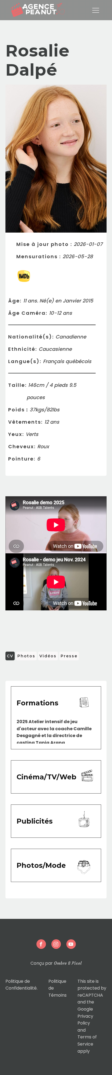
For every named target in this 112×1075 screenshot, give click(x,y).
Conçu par (56, 963)
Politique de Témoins (57, 988)
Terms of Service (87, 1040)
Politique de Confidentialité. (21, 984)
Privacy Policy (85, 1019)
